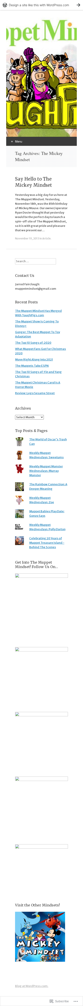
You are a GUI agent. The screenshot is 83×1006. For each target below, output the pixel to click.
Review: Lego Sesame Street (35, 393)
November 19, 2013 (27, 238)
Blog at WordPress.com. (31, 986)
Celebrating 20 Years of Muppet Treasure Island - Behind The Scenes (46, 542)
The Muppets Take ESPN (32, 366)
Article (46, 238)
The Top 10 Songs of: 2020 (33, 343)
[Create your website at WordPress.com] (41, 5)
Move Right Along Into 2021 (34, 359)
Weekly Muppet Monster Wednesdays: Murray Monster (46, 470)
